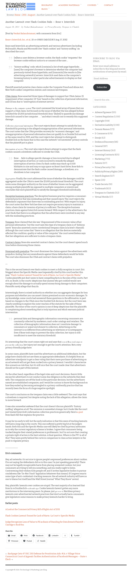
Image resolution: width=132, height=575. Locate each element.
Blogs (45, 9)
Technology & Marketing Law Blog (33, 570)
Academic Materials (69, 5)
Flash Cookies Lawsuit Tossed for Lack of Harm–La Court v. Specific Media (45, 275)
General (99, 146)
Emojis (98, 138)
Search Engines (102, 176)
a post (80, 412)
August (31, 15)
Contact (108, 5)
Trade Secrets (101, 184)
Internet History (102, 150)
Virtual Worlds (102, 197)
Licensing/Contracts (104, 154)
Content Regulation (104, 116)
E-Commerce (101, 133)
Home (17, 15)
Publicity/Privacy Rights (106, 171)
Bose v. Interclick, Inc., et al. (18, 39)
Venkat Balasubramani (33, 26)
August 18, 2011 (12, 26)
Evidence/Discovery (104, 142)
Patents (98, 163)
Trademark (100, 188)
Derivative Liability (104, 125)
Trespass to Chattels (70, 26)
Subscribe (102, 87)
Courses (91, 5)
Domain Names (102, 129)
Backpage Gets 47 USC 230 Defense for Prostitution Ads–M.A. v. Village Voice (44, 553)
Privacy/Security (54, 26)
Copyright (99, 121)
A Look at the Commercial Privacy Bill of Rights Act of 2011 (32, 509)
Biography (47, 5)
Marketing (100, 159)
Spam (97, 180)
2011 (24, 15)
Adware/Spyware (103, 112)
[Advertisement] (112, 37)
